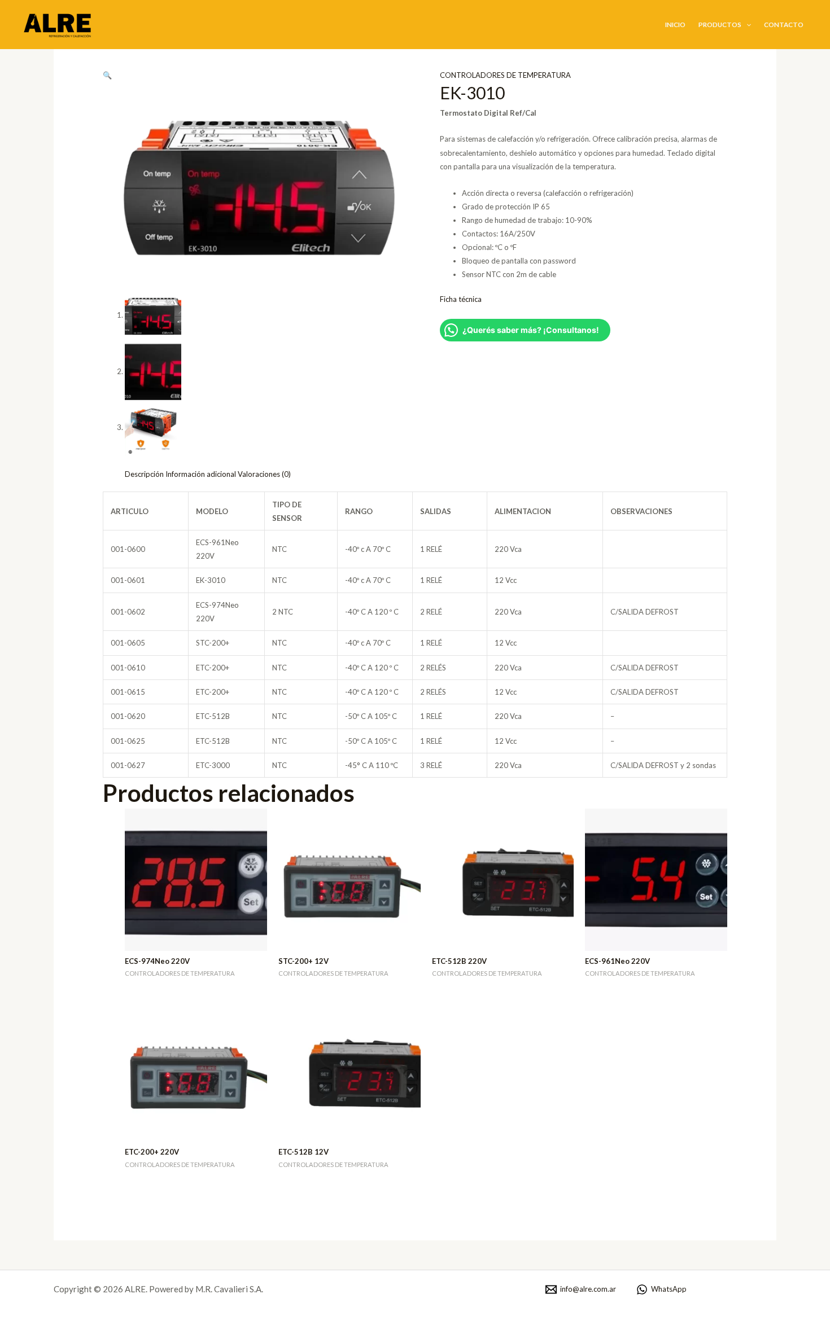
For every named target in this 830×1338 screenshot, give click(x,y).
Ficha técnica (461, 299)
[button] (746, 24)
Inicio (675, 24)
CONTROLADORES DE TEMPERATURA (505, 75)
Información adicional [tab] (200, 474)
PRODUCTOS (719, 24)
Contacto (783, 24)
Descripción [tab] (144, 474)
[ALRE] (59, 23)
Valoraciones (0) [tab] (264, 474)
